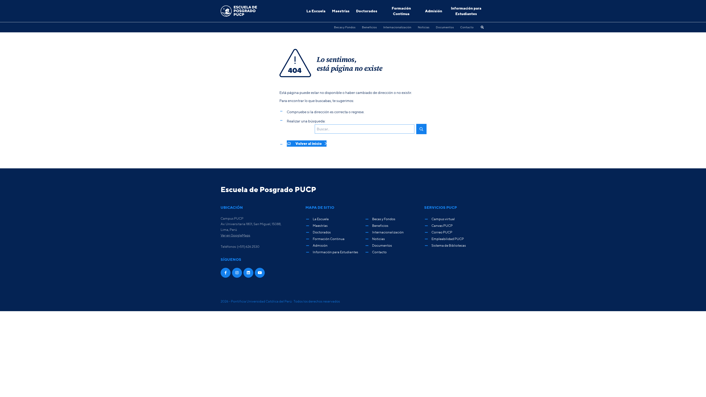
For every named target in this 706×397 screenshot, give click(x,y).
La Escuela (315, 11)
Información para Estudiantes (466, 11)
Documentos (445, 27)
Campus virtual (443, 219)
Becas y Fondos (344, 27)
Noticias (423, 27)
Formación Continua (401, 11)
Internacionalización (397, 27)
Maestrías (341, 11)
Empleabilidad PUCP (448, 239)
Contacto (467, 27)
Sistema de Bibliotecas (449, 245)
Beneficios (369, 27)
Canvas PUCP (442, 226)
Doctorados (366, 11)
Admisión (433, 11)
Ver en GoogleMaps (235, 235)
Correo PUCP (442, 232)
